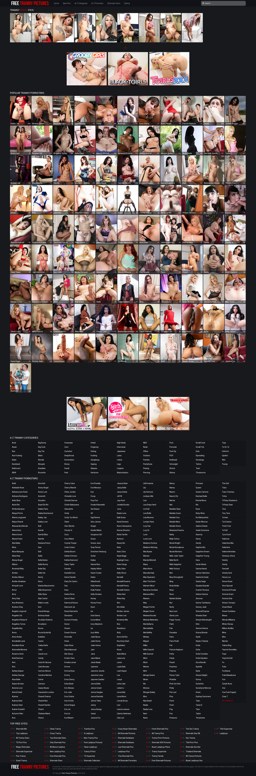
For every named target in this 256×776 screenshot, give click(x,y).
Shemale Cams (113, 3)
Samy (198, 539)
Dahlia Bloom (69, 551)
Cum (66, 447)
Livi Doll (146, 509)
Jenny (93, 705)
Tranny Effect (89, 751)
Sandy (198, 543)
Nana (145, 718)
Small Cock (200, 443)
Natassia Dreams (176, 530)
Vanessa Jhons (228, 556)
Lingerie (120, 468)
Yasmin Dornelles (229, 650)
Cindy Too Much (71, 517)
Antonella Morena (19, 650)
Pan (171, 628)
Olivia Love (173, 615)
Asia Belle (16, 679)
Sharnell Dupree (202, 611)
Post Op (172, 451)
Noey (171, 590)
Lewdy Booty (122, 701)
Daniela (67, 569)
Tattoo (198, 464)
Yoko (224, 667)
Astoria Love (17, 688)
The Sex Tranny (192, 729)
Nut (170, 603)
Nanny (172, 488)
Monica (146, 688)
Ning (171, 581)
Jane (93, 654)
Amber (15, 573)
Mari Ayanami (149, 577)
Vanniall (225, 569)
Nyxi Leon (173, 611)
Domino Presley (71, 620)
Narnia (172, 500)
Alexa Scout (17, 534)
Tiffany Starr (227, 505)
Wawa (224, 615)
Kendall (120, 577)
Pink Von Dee (175, 684)
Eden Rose (68, 645)
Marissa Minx (148, 594)
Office (145, 451)
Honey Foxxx (96, 603)
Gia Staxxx (95, 509)
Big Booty (42, 443)
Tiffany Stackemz (229, 500)
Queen (198, 488)
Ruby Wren (200, 513)
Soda (198, 645)
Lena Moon (121, 696)
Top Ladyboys (22, 733)
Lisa (145, 500)
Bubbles (41, 637)
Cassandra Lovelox (46, 692)
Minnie (146, 667)
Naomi (172, 492)
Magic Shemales (23, 747)
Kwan (119, 650)
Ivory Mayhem (97, 624)
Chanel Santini (44, 705)
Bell (39, 551)
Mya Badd (147, 701)
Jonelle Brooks (123, 505)
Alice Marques (18, 551)
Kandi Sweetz (123, 522)
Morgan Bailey (149, 692)
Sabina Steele (201, 526)
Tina (224, 509)
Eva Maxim (69, 718)
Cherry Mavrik (70, 488)
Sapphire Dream (202, 551)
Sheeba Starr (201, 615)
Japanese (121, 451)
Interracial (121, 447)
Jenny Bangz (96, 709)
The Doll (225, 483)
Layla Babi (121, 667)
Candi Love (42, 654)
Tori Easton (226, 522)
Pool (171, 443)
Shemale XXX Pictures (161, 742)
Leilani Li (120, 688)
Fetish (93, 443)
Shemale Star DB (193, 733)
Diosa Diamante (71, 611)
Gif (92, 513)
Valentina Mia (227, 543)
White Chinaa (227, 624)
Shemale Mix (21, 729)
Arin (13, 662)
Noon (171, 594)
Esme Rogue (69, 705)
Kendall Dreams (123, 581)
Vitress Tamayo (228, 603)
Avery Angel (43, 488)
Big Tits (41, 451)
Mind (145, 662)
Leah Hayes (122, 671)
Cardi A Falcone (44, 662)
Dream (67, 628)
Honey (93, 598)
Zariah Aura (227, 684)
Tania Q (199, 705)
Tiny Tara (226, 513)
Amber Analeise (19, 581)
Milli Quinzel (148, 654)
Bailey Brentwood (45, 513)
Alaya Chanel (17, 522)
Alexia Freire (17, 539)
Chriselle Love (70, 496)
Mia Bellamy (148, 624)
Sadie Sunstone (202, 530)
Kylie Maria (121, 654)
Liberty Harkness (124, 713)
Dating (127, 3)
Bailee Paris (43, 509)
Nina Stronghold (176, 577)
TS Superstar (89, 756)
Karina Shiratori (123, 530)
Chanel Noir (43, 701)
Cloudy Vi (68, 530)
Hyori (93, 607)
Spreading (200, 455)
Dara (66, 590)
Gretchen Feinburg (98, 551)
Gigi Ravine (95, 517)
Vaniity (225, 560)
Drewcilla (68, 637)
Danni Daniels (70, 577)
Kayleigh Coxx (123, 560)
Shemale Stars (56, 760)
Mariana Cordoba (150, 590)
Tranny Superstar (159, 751)
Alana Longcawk (19, 517)
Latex (119, 455)
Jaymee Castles (97, 679)
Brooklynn (42, 624)
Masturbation (122, 473)
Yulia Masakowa (229, 675)
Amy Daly (16, 598)
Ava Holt (41, 483)
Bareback (16, 464)
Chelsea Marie (44, 713)
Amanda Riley (18, 569)
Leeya (119, 679)
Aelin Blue (16, 500)
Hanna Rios (95, 564)
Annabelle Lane (18, 641)
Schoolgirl (173, 464)
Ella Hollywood (70, 650)
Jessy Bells (121, 488)
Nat (170, 505)
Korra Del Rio (122, 637)
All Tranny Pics (158, 733)
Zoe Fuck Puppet (229, 692)
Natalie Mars (174, 522)
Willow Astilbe (228, 628)
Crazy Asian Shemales (127, 729)
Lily (144, 488)
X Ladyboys (88, 733)
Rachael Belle (201, 496)
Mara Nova (147, 569)
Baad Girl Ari (43, 505)
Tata (198, 709)
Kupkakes (121, 645)
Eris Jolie (68, 692)
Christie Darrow (70, 500)
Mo (144, 684)
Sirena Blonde (201, 632)
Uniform (225, 451)
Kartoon (120, 539)
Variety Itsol (227, 573)
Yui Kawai (226, 671)
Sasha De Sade (202, 577)
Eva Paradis (96, 483)
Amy (14, 594)
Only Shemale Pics (57, 742)
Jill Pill (119, 496)
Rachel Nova (201, 500)
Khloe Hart (121, 594)
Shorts (172, 468)
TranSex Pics (89, 729)
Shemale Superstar (24, 751)
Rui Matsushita (202, 517)
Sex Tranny (190, 738)
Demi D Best (69, 598)
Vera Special (227, 586)
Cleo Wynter (69, 526)
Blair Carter (43, 598)
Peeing (146, 468)
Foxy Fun (94, 500)
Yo (223, 662)
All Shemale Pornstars (127, 760)
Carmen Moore (44, 671)
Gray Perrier (96, 547)
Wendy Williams (228, 620)
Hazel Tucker (96, 573)
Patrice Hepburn (176, 650)
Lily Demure (148, 492)
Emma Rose (69, 671)
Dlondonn (68, 615)
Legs (119, 464)
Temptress (200, 718)
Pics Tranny (21, 756)
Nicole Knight (174, 543)
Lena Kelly (121, 692)
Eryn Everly (69, 701)
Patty (171, 654)
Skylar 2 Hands (202, 641)
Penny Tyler (174, 675)
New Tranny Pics (91, 738)
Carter (40, 679)
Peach (172, 662)
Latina (119, 460)
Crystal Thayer (70, 543)
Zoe (223, 688)
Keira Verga (122, 564)
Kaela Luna (121, 513)
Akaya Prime (17, 513)
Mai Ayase (147, 551)
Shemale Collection (92, 760)
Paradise (173, 632)
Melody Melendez (150, 620)
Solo (197, 451)
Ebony (67, 464)
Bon (39, 607)
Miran (145, 679)
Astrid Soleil (17, 692)
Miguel (146, 641)
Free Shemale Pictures (161, 760)
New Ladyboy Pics (57, 751)
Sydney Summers (203, 696)
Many (145, 564)
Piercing (146, 473)
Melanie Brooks (149, 615)
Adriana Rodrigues (20, 496)
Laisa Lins (121, 658)
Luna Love (147, 539)
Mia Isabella (148, 628)
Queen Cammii (202, 492)
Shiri (197, 624)
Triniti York (226, 526)
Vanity (224, 564)
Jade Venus (96, 645)
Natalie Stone (175, 526)
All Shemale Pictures (126, 733)
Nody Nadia (174, 586)
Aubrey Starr (17, 705)
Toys (224, 443)
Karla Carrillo (122, 534)
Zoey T (225, 696)
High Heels (121, 443)
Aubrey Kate (17, 701)
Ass (13, 451)
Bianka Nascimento (46, 586)
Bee (39, 547)
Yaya (224, 654)
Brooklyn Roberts (45, 620)
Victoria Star (227, 598)
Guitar (93, 556)
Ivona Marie (95, 620)
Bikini (40, 455)
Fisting (93, 451)
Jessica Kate (122, 483)
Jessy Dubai (122, 492)
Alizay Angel (17, 560)
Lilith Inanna (148, 483)
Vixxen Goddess (228, 611)
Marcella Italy (148, 573)
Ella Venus (68, 654)
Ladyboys (224, 733)
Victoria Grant (227, 594)
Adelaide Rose (18, 488)
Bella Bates (43, 560)
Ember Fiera (69, 658)
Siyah (198, 637)
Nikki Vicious (174, 569)
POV (171, 455)
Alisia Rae (16, 556)
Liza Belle (147, 513)
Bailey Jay (42, 517)
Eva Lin (67, 713)
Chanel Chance (44, 696)
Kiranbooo (121, 628)
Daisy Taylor (69, 564)
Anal (14, 443)
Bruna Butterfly (44, 632)
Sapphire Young (202, 556)
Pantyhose (147, 464)
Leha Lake (121, 684)
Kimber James (123, 611)
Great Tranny (21, 760)
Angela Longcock (19, 611)
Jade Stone (95, 641)
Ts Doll (224, 530)
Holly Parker (96, 590)
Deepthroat (69, 455)
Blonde (41, 460)
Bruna (40, 628)
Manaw (146, 556)
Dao (66, 586)
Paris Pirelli (174, 641)
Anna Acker (17, 637)
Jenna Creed (96, 688)
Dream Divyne (70, 632)
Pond (171, 701)
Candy (40, 658)
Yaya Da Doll (227, 658)
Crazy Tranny (55, 733)
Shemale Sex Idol (193, 747)
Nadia (145, 705)
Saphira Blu (200, 547)
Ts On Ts (225, 447)
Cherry (41, 718)
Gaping (94, 464)
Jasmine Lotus (97, 675)
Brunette (42, 473)
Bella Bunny (43, 564)
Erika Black (68, 684)
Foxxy (93, 496)
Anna (14, 632)
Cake (40, 650)
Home (56, 3)
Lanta (119, 662)
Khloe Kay (121, 598)
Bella (40, 556)
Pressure (173, 718)
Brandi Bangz (43, 611)
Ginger (93, 526)
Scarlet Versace (202, 590)
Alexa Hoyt (16, 530)
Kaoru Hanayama (124, 526)
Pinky (171, 688)
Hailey (93, 560)
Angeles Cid (17, 615)
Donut (66, 624)
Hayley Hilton (96, 569)
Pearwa (172, 671)
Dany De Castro (70, 581)
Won (224, 637)
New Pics (67, 3)
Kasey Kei (121, 543)
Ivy (92, 628)
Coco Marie (69, 539)
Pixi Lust (172, 692)
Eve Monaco (96, 488)
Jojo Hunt (121, 500)
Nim (171, 573)
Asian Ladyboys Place (161, 747)
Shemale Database (126, 738)
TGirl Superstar (226, 729)
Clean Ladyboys (90, 747)
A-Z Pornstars (97, 3)
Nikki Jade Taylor (176, 556)
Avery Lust (42, 492)
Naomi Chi (173, 496)
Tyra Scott (226, 534)
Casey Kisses (43, 688)
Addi (14, 483)
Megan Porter (149, 607)
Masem (146, 598)
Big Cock (41, 447)
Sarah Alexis (201, 564)
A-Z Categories (81, 3)
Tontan (225, 517)
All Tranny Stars (22, 738)
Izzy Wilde (95, 632)
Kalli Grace (121, 517)
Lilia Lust (120, 718)
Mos (145, 696)
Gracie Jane (96, 543)
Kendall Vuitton (123, 590)
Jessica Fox (95, 718)
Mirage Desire (149, 675)
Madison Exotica (150, 543)
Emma (67, 667)
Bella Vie (41, 573)
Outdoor (146, 455)
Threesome (201, 473)
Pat (170, 645)
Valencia (225, 539)
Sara (198, 560)
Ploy (171, 696)
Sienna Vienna (202, 628)
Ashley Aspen (18, 671)
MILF (145, 443)
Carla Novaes (43, 667)
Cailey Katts (43, 645)
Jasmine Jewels (97, 671)
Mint (145, 671)
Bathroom (16, 468)
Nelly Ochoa (174, 539)
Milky (145, 645)
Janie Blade (96, 662)
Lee (118, 675)
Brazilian (41, 468)
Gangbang (95, 460)
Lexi (118, 705)
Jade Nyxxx (95, 637)
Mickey (146, 637)
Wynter (225, 641)
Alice (14, 547)
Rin (197, 505)
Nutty (171, 607)
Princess (199, 483)
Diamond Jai (69, 607)
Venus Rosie (227, 581)
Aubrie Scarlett (18, 709)
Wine (224, 632)
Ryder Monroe (202, 522)
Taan (198, 701)
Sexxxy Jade (201, 607)
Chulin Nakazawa (71, 505)
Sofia (198, 650)
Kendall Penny (123, 586)
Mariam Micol (149, 586)
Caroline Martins (45, 675)
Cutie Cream (69, 547)
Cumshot (68, 451)
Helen (93, 577)
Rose (198, 509)
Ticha (224, 496)
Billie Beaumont (44, 590)
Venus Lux (226, 577)
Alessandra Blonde (20, 526)
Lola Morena (148, 517)
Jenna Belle (96, 684)
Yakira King (226, 645)
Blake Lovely (43, 603)
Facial (66, 468)
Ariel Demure (17, 658)
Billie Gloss (42, 594)
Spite (198, 671)
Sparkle (199, 667)
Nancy (172, 483)
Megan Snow (148, 611)
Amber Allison (18, 577)
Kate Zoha (121, 551)
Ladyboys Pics (124, 751)
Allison (15, 564)
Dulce (66, 641)
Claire (66, 522)
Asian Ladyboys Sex (194, 760)
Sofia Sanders (202, 658)
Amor (14, 590)
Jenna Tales (96, 701)
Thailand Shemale (193, 751)
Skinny (172, 473)
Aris (13, 667)
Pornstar (173, 447)
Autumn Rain (17, 713)
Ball (39, 526)
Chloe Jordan (70, 492)
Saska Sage (201, 581)
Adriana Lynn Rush (20, 492)
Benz (40, 581)
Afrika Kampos (18, 509)
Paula (171, 658)
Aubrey (15, 696)
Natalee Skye (175, 509)
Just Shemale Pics (125, 747)
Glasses (94, 468)
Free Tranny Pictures (69, 773)
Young (224, 464)
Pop (171, 709)
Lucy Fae (147, 526)
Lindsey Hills (148, 496)
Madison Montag (150, 547)
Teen (198, 468)
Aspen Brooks (18, 684)
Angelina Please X (19, 620)
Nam (145, 713)
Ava (13, 718)
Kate (119, 547)
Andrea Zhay (17, 607)
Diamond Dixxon (71, 603)
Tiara (224, 488)
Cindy (66, 513)
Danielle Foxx (69, 573)
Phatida (172, 679)
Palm (171, 624)
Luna (145, 534)
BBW (14, 473)
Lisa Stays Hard (149, 505)
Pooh (171, 705)
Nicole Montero (175, 551)
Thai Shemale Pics (125, 756)
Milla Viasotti (148, 650)
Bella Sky (42, 569)
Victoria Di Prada (229, 590)
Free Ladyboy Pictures (93, 742)
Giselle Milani (96, 530)
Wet (223, 460)
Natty (171, 534)
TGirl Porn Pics (192, 742)
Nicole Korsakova (176, 547)
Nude (145, 447)
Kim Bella (121, 607)
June (119, 509)
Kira (118, 624)
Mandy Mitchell (149, 560)
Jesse (93, 713)
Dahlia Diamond (71, 560)
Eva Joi (67, 709)
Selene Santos (202, 594)
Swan (198, 692)
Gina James (96, 522)
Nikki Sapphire (175, 564)
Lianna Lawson (123, 709)
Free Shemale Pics (57, 756)
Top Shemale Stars (58, 738)
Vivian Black (227, 607)
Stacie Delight (201, 675)
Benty (40, 577)
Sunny (198, 679)
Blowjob (41, 464)
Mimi (145, 658)
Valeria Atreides (228, 551)
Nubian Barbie (175, 598)
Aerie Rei (16, 505)
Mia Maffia (147, 632)
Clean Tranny (55, 729)
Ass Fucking (17, 455)
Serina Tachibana (203, 603)
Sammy (199, 534)
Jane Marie (95, 658)
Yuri (223, 679)
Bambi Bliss (43, 534)
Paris (171, 637)
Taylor (198, 713)
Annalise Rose (18, 645)
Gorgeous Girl (96, 534)
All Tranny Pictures (193, 756)
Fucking (94, 455)
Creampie (68, 443)
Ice (92, 611)
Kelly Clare (121, 569)
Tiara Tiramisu (228, 492)
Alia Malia (16, 543)
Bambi (41, 530)
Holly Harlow (96, 586)
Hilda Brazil (95, 581)
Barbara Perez (44, 543)
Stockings (200, 460)
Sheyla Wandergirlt (204, 620)
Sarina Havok (201, 569)
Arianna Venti (17, 654)
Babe (14, 460)
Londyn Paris (148, 522)
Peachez (173, 667)
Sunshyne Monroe (203, 688)
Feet (66, 473)
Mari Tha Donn (149, 581)
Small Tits (200, 447)
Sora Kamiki (201, 662)
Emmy (67, 675)
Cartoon (41, 684)
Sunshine (200, 684)
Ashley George (18, 675)
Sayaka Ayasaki (202, 586)
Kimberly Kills (122, 620)
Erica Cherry (69, 679)
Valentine (226, 547)
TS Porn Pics (21, 742)
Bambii (41, 539)
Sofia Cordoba (202, 654)
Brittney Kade (43, 615)
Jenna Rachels (97, 696)
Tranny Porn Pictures (160, 738)
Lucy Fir (146, 530)
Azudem (41, 500)
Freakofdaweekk (98, 505)
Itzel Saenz (95, 615)
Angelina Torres (18, 624)
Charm (41, 709)
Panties (146, 460)
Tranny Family (157, 756)
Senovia (199, 598)
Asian (14, 447)
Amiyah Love (17, 586)
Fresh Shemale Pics (160, 729)
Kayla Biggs (122, 556)
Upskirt (225, 455)
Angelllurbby (17, 628)
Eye (92, 492)
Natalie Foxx (174, 517)
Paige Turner (174, 620)
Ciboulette (68, 509)
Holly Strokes (96, 594)
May (145, 603)
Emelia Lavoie (70, 662)
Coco (66, 534)
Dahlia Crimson (70, 556)
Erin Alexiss (69, 688)
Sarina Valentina (203, 573)
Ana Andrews (17, 603)
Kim (118, 603)
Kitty (119, 632)
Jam (93, 650)
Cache (40, 641)
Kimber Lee (121, 615)
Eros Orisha (69, 696)
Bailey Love (43, 522)
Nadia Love (147, 709)
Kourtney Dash (123, 641)
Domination (69, 460)
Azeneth (41, 496)
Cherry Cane (69, 483)
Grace (93, 539)
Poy (171, 713)
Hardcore (94, 473)
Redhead (173, 460)
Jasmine (94, 667)
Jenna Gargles (97, 692)
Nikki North (173, 560)
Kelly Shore (121, 573)
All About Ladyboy (57, 747)
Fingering (94, 447)
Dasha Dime (69, 594)
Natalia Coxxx (175, 513)
